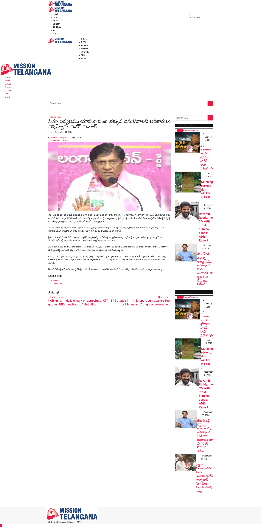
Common (194, 130)
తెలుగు (55, 34)
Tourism (57, 27)
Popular (186, 130)
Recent (180, 130)
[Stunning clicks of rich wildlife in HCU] (188, 182)
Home (55, 14)
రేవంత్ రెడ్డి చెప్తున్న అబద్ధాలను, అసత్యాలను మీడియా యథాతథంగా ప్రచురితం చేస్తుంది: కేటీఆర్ (205, 269)
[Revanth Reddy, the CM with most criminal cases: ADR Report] (187, 209)
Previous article (57, 297)
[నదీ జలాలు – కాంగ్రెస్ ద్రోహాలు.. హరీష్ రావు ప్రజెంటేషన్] (187, 142)
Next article (163, 297)
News (55, 17)
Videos (56, 21)
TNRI (55, 30)
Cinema (56, 24)
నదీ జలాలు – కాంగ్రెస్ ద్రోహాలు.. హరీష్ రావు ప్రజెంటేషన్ (206, 157)
